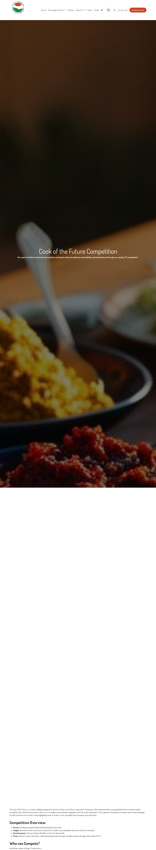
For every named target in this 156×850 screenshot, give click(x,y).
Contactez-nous (138, 10)
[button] (108, 10)
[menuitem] (43, 10)
